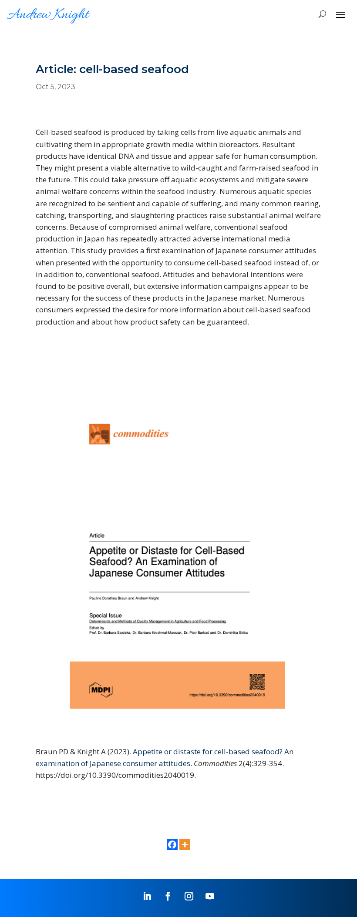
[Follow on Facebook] (168, 896)
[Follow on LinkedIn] (147, 896)
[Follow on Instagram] (189, 896)
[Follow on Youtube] (210, 896)
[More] (184, 844)
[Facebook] (172, 844)
